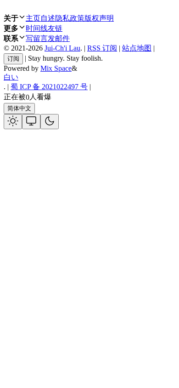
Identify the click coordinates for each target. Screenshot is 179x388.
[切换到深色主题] (49, 121)
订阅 (13, 58)
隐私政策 (69, 18)
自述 (47, 18)
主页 (33, 18)
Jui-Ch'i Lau (62, 48)
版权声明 (99, 18)
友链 (55, 28)
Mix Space (56, 68)
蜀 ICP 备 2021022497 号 (49, 87)
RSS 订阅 (102, 48)
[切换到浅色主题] (13, 121)
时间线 (37, 28)
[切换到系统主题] (31, 121)
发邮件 (59, 38)
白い (11, 77)
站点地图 (136, 48)
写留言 (37, 38)
